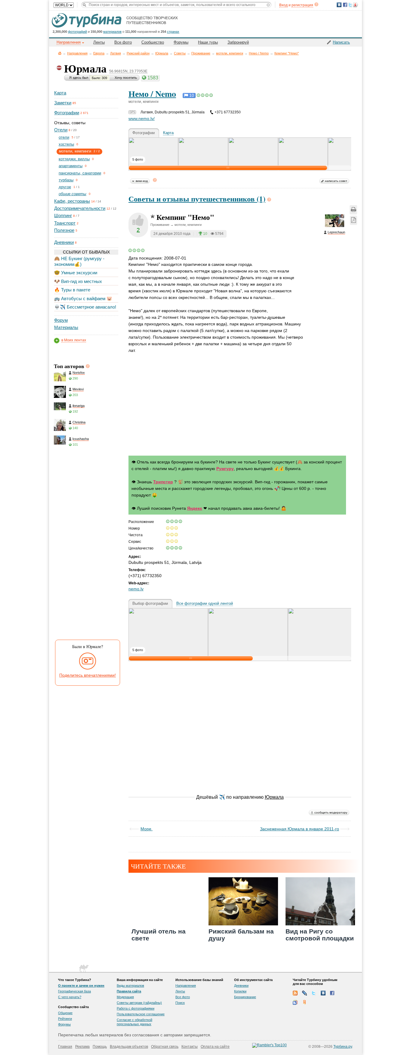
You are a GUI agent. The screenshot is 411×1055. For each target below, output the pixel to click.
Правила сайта (129, 991)
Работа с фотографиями (135, 1008)
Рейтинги (65, 1018)
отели (64, 137)
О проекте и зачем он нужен (81, 985)
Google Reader (295, 1002)
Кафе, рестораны (72, 201)
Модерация (125, 997)
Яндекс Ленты (304, 1002)
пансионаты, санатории (80, 173)
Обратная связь (164, 1046)
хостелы (66, 144)
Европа (98, 53)
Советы (180, 53)
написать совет (336, 181)
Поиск (180, 1002)
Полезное (64, 230)
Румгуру (225, 468)
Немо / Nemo (259, 53)
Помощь (100, 1046)
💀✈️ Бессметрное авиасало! (85, 306)
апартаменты (70, 166)
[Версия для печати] (353, 209)
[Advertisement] (86, 545)
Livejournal (304, 993)
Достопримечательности (79, 208)
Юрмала (161, 53)
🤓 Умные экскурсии (75, 272)
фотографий (77, 31)
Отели (60, 129)
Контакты (189, 1046)
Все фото (123, 42)
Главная (59, 53)
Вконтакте (323, 993)
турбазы (66, 180)
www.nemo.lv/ (141, 118)
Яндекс (194, 508)
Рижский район (138, 53)
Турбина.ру (342, 1046)
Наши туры (208, 42)
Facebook (332, 993)
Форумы (181, 42)
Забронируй (238, 42)
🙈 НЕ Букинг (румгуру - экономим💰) (79, 261)
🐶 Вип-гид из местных (78, 281)
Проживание (200, 53)
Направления (77, 53)
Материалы (66, 327)
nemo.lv (136, 588)
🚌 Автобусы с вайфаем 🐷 (83, 298)
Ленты (99, 42)
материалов (112, 31)
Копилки (240, 991)
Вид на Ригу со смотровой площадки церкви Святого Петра (320, 942)
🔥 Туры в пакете (72, 289)
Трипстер (163, 481)
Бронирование (245, 997)
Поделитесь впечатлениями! (87, 675)
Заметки (62, 102)
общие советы (72, 194)
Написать (341, 42)
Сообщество (152, 42)
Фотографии (66, 112)
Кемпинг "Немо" (286, 53)
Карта (60, 92)
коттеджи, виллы (74, 159)
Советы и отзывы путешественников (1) (196, 198)
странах (173, 31)
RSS (295, 993)
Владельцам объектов (129, 1046)
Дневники (64, 242)
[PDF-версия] (353, 220)
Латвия (115, 53)
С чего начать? (69, 997)
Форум (61, 320)
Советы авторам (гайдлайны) (139, 1002)
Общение (65, 1013)
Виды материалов (130, 985)
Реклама (82, 1046)
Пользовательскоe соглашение (141, 1014)
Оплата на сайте (215, 1046)
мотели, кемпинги (229, 53)
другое (65, 187)
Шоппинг (63, 215)
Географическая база (74, 991)
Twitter (313, 993)
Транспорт (65, 223)
